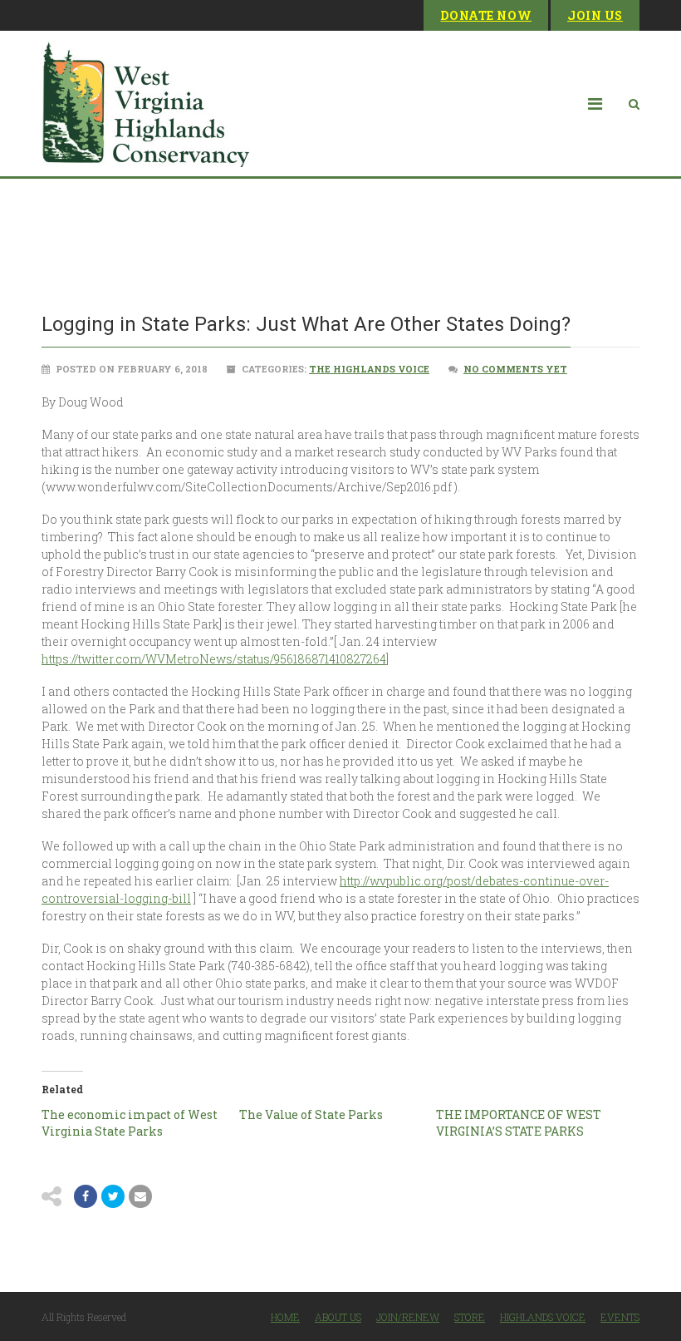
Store (469, 1317)
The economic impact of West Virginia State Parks (130, 1123)
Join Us (595, 15)
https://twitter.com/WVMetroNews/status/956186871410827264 (214, 659)
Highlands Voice (542, 1317)
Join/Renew (407, 1317)
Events (619, 1317)
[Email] (140, 1196)
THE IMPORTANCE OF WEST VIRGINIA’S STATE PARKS (518, 1123)
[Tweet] (113, 1196)
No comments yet (515, 368)
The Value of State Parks (311, 1114)
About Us (338, 1317)
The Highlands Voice (369, 368)
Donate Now (486, 15)
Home (285, 1317)
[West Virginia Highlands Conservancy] (145, 103)
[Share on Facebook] (85, 1196)
